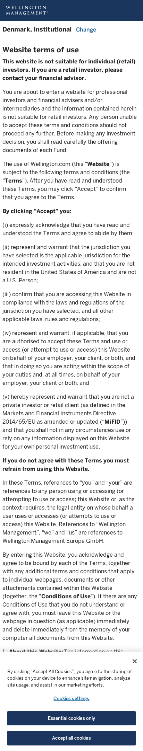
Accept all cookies (71, 738)
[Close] (134, 661)
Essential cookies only (71, 718)
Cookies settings (71, 698)
